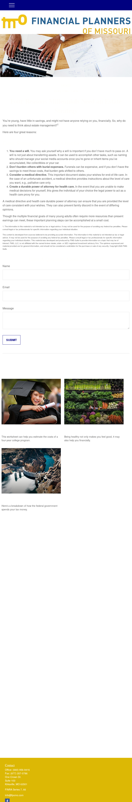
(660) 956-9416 (21, 769)
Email (6, 287)
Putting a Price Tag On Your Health (91, 428)
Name (6, 266)
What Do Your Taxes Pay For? (25, 497)
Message (8, 308)
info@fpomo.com (14, 795)
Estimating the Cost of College (25, 428)
